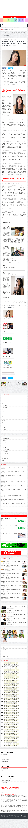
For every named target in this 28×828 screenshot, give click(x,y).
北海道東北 (16, 20)
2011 (2, 715)
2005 (2, 736)
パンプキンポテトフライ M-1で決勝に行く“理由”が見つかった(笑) (13, 503)
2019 (2, 687)
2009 (2, 722)
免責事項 (3, 756)
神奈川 (3, 411)
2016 (2, 698)
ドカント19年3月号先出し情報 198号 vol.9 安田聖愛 (8, 318)
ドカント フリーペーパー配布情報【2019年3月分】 (8, 355)
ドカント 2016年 (5, 656)
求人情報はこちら (14, 17)
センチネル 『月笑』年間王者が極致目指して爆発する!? (11, 495)
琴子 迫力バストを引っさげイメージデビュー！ (12, 569)
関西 (12, 20)
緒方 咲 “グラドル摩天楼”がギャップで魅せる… (12, 597)
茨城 (2, 418)
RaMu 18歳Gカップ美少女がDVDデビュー (11, 565)
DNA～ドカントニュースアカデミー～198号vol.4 (7, 343)
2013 (2, 708)
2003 (2, 744)
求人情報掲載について (5, 768)
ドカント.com (19, 815)
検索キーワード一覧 (5, 782)
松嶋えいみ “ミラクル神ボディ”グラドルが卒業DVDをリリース (12, 507)
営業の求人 (4, 445)
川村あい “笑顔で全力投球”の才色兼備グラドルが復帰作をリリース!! (13, 467)
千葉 (2, 416)
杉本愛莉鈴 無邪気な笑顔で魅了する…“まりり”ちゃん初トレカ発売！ (13, 481)
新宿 (2, 396)
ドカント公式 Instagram (5, 780)
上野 (2, 403)
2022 (2, 677)
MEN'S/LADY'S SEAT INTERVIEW (12, 47)
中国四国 (19, 20)
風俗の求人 (4, 440)
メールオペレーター (5, 438)
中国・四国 (4, 427)
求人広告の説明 (4, 754)
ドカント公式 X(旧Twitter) (6, 778)
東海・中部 (4, 420)
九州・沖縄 (4, 429)
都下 (2, 409)
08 (6, 675)
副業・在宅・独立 (5, 458)
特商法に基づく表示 (5, 759)
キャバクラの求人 (5, 442)
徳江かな (3, 647)
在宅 (2, 431)
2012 (2, 712)
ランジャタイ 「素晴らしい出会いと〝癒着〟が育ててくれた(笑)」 (13, 471)
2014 (2, 705)
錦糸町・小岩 (4, 407)
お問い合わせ (3, 770)
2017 (2, 694)
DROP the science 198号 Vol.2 (7, 368)
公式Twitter (6, 296)
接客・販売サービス (5, 451)
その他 (3, 460)
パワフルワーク (5, 447)
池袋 (2, 401)
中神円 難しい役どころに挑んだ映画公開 (18, 384)
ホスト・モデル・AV (5, 449)
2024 (2, 670)
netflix (3, 651)
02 (6, 663)
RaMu (3, 654)
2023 (2, 673)
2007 (2, 729)
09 (8, 675)
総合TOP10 (10, 558)
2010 (2, 719)
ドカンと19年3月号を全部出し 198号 (8, 330)
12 (15, 668)
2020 (2, 684)
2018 (2, 691)
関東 (5, 20)
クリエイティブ (5, 453)
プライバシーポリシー (5, 761)
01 (4, 663)
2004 (2, 740)
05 (13, 663)
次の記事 (18, 382)
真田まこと (4, 649)
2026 (2, 663)
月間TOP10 (4, 558)
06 (16, 663)
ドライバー (4, 456)
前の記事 (9, 382)
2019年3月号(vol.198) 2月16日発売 (9, 385)
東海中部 (8, 20)
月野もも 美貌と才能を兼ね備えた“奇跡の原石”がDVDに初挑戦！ (13, 499)
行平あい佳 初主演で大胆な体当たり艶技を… (12, 577)
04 (11, 663)
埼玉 (2, 414)
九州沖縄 (23, 20)
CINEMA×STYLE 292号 (8, 29)
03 (9, 663)
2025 (2, 666)
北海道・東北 (4, 425)
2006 (2, 733)
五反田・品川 (4, 405)
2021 (2, 680)
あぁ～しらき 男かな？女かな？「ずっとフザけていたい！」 (12, 485)
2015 (2, 701)
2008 (2, 726)
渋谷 (2, 398)
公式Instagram (6, 297)
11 (13, 675)
